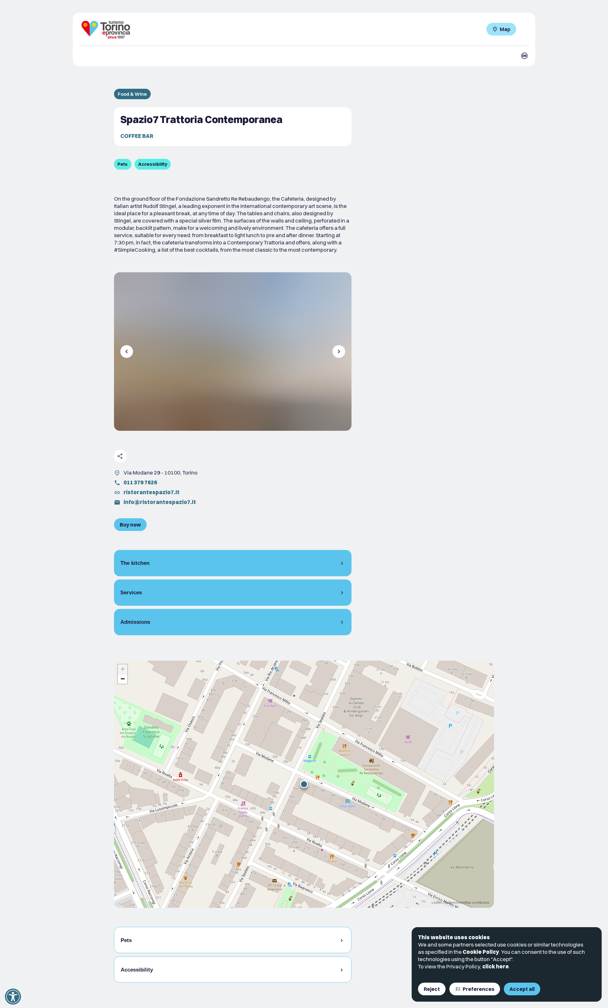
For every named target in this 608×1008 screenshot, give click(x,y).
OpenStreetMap (459, 902)
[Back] (126, 351)
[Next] (338, 351)
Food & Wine (132, 94)
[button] (304, 784)
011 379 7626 (140, 482)
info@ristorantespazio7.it (160, 502)
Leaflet (437, 902)
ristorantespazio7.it (152, 492)
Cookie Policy (481, 951)
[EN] (524, 56)
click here (495, 966)
